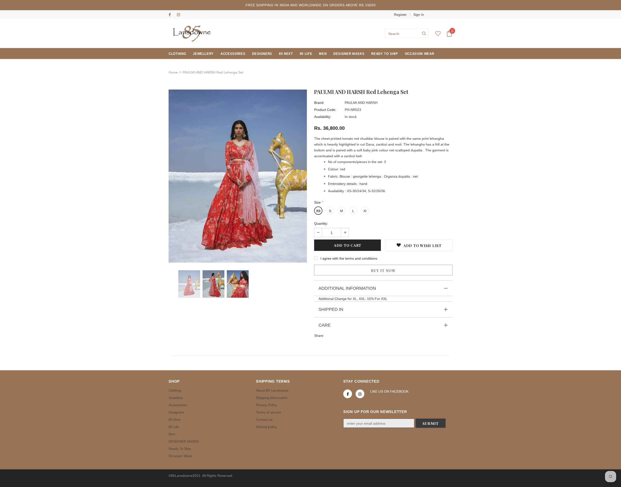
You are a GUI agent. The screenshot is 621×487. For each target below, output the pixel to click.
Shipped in (331, 309)
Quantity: (321, 223)
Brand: (319, 103)
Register (400, 15)
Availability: (322, 117)
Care (325, 325)
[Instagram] (180, 15)
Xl (364, 211)
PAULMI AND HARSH (361, 103)
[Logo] (192, 33)
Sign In (418, 15)
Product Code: (325, 110)
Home (173, 72)
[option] (238, 176)
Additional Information (347, 288)
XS (318, 211)
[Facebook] (172, 15)
